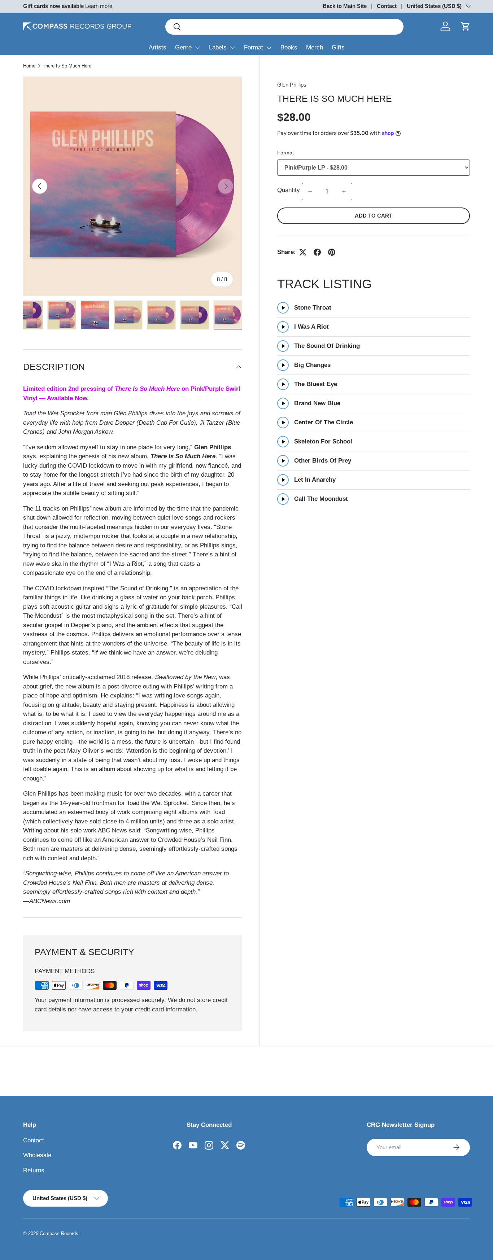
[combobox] (284, 26)
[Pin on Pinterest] (331, 252)
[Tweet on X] (303, 252)
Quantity (288, 190)
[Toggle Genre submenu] (197, 47)
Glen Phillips (291, 85)
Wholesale (37, 1155)
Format (253, 47)
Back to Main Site (345, 6)
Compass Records (59, 1233)
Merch (314, 47)
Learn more (98, 6)
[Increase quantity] (344, 191)
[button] (466, 26)
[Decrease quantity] (310, 191)
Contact (387, 6)
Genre (183, 47)
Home (29, 66)
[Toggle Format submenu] (269, 47)
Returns (33, 1170)
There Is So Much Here (67, 66)
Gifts (338, 47)
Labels (218, 47)
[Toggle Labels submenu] (232, 47)
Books (288, 47)
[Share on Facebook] (317, 252)
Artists (157, 47)
